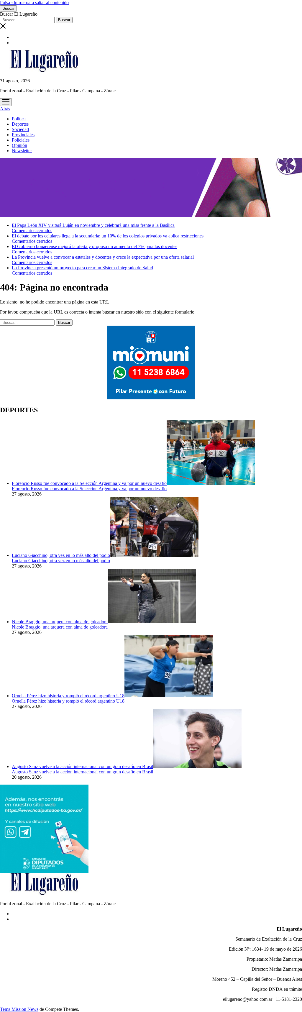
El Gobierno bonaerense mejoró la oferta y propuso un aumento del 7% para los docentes (94, 246)
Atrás (5, 108)
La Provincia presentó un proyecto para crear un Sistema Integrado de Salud (82, 267)
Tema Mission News (19, 1009)
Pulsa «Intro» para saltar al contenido (34, 2)
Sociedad (20, 129)
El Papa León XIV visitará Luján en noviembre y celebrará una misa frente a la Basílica (93, 225)
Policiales (20, 139)
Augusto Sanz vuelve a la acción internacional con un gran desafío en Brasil (82, 766)
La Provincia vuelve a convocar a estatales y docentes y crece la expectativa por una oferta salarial (103, 257)
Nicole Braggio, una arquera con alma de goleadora (60, 621)
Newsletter (22, 150)
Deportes (20, 124)
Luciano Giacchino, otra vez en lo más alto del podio (61, 555)
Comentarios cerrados (32, 230)
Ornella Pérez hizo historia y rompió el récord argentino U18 (68, 695)
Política (19, 118)
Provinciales (23, 134)
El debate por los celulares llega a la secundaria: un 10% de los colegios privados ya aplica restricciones (107, 235)
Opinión (19, 145)
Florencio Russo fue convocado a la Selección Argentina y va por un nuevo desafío (89, 483)
